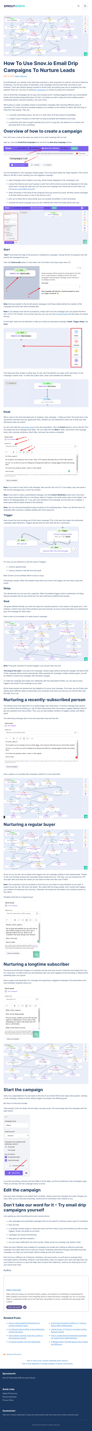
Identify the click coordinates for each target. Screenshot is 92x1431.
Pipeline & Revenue (13, 1354)
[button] (78, 6)
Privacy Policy (8, 1400)
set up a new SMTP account (23, 189)
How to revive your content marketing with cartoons (47, 1361)
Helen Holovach (21, 76)
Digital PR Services (10, 1393)
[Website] (25, 1307)
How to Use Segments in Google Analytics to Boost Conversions (47, 1364)
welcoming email (27, 427)
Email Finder (63, 314)
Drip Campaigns (39, 90)
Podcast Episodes (10, 1397)
